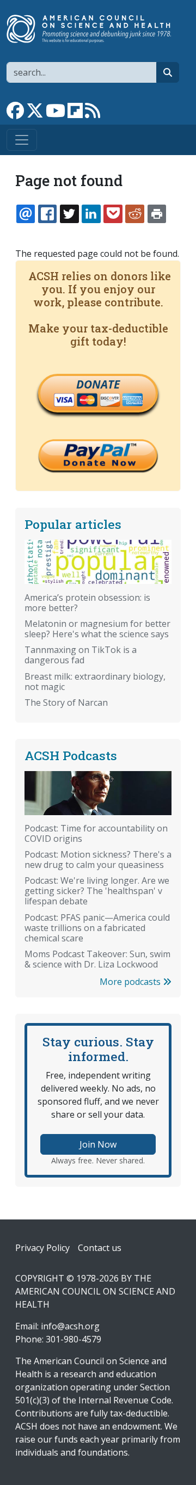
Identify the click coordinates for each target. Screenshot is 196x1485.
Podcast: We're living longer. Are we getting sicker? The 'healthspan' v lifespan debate (96, 890)
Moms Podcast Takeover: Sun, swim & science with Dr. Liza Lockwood (97, 959)
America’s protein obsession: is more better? (87, 602)
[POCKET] (112, 214)
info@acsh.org (70, 1326)
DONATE (98, 384)
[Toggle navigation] (22, 140)
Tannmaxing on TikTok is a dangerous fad (80, 655)
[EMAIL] (25, 214)
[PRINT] (157, 214)
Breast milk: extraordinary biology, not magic (95, 681)
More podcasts (131, 982)
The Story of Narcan (66, 702)
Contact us (99, 1248)
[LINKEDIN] (91, 214)
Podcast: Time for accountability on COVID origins (96, 833)
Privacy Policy (42, 1248)
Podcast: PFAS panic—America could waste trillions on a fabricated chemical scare (97, 927)
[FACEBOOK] (47, 214)
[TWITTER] (69, 214)
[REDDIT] (134, 214)
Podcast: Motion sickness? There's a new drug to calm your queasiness (97, 859)
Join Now (98, 1144)
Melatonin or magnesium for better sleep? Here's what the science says (97, 629)
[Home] (94, 29)
